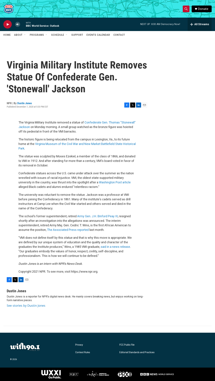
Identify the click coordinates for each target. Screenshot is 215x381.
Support (77, 35)
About (18, 35)
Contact (119, 35)
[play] (7, 24)
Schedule (57, 35)
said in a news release (115, 246)
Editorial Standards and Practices (137, 352)
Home (7, 35)
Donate (203, 9)
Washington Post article (115, 182)
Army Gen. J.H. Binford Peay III (97, 216)
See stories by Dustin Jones (26, 305)
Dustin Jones (24, 103)
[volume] (17, 24)
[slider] (23, 24)
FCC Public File (127, 345)
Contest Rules (82, 352)
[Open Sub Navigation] (25, 35)
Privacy (79, 345)
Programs (37, 35)
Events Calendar (98, 35)
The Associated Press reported (67, 230)
